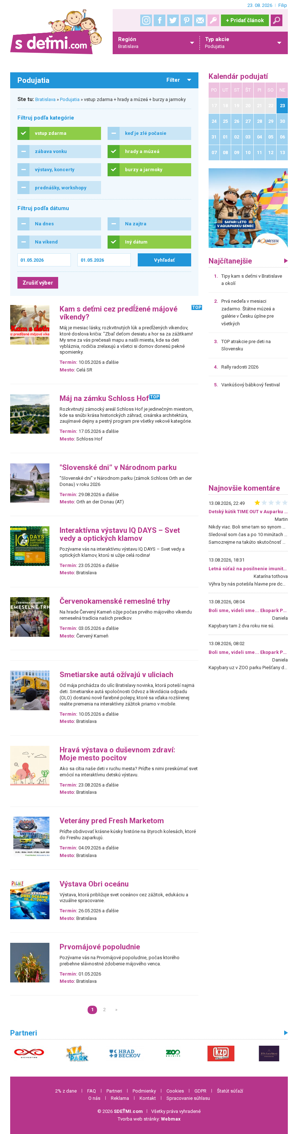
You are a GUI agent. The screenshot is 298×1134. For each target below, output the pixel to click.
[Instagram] (146, 20)
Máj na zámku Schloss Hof (104, 398)
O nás (94, 1098)
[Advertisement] (248, 438)
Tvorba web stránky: (149, 1119)
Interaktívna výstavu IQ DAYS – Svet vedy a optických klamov (120, 534)
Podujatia (70, 99)
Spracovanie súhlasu (188, 1098)
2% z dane (66, 1091)
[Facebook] (159, 20)
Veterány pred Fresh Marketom (112, 821)
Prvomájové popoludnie (100, 947)
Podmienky (144, 1091)
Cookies (175, 1091)
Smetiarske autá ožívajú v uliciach (116, 675)
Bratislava (45, 99)
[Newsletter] (200, 20)
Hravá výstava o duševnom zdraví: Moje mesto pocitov (117, 754)
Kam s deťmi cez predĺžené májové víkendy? (118, 313)
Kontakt (148, 1098)
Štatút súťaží (230, 1091)
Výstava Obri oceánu (94, 884)
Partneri (114, 1091)
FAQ (91, 1091)
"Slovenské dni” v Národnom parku (118, 467)
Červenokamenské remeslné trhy (115, 601)
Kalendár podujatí (238, 76)
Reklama (120, 1098)
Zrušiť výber (38, 283)
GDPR (200, 1091)
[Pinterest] (186, 20)
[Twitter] (173, 20)
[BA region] (248, 207)
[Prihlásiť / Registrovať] (213, 20)
